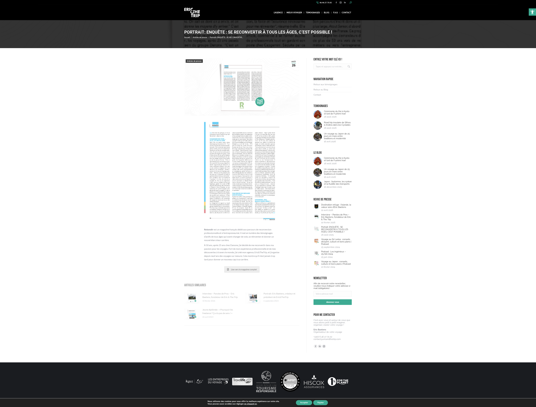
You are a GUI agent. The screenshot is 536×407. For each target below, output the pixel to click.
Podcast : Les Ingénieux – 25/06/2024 (333, 252)
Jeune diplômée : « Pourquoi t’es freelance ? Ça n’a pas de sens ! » (217, 311)
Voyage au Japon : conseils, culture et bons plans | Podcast (336, 262)
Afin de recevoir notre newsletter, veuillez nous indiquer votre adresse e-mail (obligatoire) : (332, 286)
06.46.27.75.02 (326, 3)
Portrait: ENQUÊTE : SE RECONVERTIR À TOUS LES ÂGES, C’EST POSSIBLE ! (334, 229)
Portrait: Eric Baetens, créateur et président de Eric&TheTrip (279, 295)
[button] (532, 12)
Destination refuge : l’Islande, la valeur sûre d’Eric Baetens (336, 206)
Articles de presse (194, 61)
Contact (317, 95)
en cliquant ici (250, 404)
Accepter (304, 402)
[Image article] (192, 298)
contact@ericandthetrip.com (327, 339)
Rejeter (320, 402)
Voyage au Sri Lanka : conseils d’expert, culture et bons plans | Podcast (336, 241)
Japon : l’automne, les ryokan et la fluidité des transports (338, 182)
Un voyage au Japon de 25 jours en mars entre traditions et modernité (337, 136)
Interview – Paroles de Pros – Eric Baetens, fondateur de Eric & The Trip (220, 295)
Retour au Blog (321, 90)
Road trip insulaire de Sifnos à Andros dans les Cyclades (337, 123)
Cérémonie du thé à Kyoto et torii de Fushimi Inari (336, 112)
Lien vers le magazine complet (244, 269)
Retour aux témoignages (325, 84)
